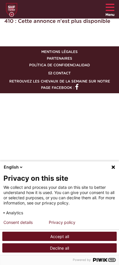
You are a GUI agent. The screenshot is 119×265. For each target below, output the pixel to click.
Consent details (18, 222)
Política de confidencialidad (59, 65)
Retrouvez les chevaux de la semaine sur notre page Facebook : (59, 84)
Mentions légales (59, 52)
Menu (109, 15)
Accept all (59, 236)
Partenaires (59, 58)
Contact (61, 73)
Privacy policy (62, 222)
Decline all (59, 248)
